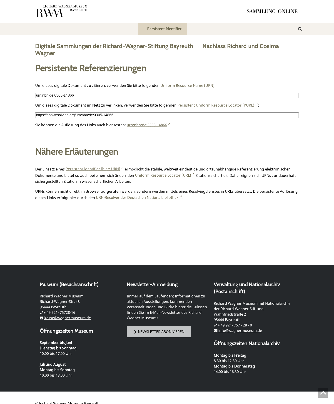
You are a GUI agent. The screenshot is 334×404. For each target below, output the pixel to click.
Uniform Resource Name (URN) (187, 85)
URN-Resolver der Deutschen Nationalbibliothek (137, 197)
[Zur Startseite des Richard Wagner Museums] (62, 11)
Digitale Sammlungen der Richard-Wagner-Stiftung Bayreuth (114, 45)
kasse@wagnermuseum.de (67, 317)
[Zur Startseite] (274, 11)
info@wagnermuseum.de (240, 330)
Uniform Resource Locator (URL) (163, 175)
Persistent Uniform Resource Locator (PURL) (215, 105)
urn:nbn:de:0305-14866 (147, 124)
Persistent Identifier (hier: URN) (93, 168)
